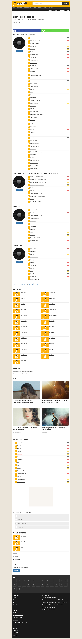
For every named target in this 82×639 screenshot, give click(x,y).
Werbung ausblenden (53, 10)
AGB (21, 617)
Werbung (15, 599)
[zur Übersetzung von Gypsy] (68, 37)
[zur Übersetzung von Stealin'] (68, 254)
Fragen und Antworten (18, 615)
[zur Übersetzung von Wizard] (68, 262)
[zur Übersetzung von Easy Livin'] (68, 185)
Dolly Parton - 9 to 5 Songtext (48, 607)
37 (24, 284)
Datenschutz (16, 617)
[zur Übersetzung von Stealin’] (68, 89)
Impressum (15, 620)
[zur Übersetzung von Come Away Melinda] (68, 40)
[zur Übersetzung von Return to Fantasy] (68, 103)
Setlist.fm (15, 635)
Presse (14, 597)
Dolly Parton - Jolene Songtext (49, 597)
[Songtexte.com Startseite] (20, 4)
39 (29, 284)
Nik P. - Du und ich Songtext (48, 609)
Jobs (14, 602)
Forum (14, 612)
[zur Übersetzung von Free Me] (68, 129)
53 (37, 284)
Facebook (15, 630)
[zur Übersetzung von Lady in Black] (68, 46)
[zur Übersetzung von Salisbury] (68, 49)
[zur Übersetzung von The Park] (68, 51)
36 (22, 284)
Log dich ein (15, 371)
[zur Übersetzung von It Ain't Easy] (68, 137)
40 (32, 284)
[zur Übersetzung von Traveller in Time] (68, 68)
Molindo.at (15, 632)
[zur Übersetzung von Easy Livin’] (68, 71)
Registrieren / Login (64, 10)
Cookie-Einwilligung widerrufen (20, 622)
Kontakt (15, 604)
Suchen (65, 3)
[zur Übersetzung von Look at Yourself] (68, 54)
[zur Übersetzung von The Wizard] (68, 65)
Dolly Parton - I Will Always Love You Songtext (52, 604)
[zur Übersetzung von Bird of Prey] (68, 248)
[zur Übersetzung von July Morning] (68, 57)
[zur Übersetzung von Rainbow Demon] (68, 479)
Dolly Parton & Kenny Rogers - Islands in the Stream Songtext (56, 599)
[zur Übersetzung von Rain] (68, 80)
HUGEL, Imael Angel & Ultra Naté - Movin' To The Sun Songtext (56, 602)
